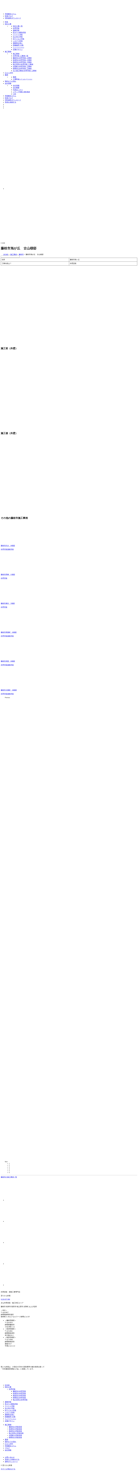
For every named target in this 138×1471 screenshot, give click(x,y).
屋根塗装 (16, 30)
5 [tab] (9, 1171)
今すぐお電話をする (8, 1469)
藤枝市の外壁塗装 (19, 1391)
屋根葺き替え (18, 43)
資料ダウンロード (11, 1461)
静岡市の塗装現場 (15, 1437)
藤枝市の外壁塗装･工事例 (22, 58)
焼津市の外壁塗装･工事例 (22, 60)
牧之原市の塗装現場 (16, 1433)
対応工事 (8, 24)
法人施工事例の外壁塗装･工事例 (24, 71)
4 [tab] (9, 1169)
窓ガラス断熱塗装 (19, 32)
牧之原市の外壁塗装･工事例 (23, 64)
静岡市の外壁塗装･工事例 (22, 68)
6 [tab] (9, 1172)
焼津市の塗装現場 (15, 1429)
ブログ (7, 1448)
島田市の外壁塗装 (19, 1395)
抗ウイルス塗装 (18, 39)
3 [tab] (9, 1167)
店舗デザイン (18, 49)
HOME (7, 1385)
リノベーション (18, 47)
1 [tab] (9, 1163)
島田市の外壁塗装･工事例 (22, 62)
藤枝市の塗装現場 (15, 1427)
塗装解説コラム (10, 14)
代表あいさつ (18, 90)
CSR (14, 94)
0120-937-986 (5, 1299)
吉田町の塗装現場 (15, 1435)
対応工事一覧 (18, 26)
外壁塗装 (16, 28)
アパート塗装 (18, 34)
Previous (7, 697)
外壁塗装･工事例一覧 (20, 56)
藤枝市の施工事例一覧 (9, 1177)
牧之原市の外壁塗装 (20, 1400)
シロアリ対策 (18, 41)
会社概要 (16, 88)
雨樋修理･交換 (18, 45)
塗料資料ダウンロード (13, 18)
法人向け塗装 (18, 37)
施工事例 (8, 51)
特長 (6, 22)
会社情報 (8, 83)
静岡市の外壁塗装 (19, 1397)
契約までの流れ (10, 81)
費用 (6, 75)
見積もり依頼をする (12, 1459)
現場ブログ (9, 16)
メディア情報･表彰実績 (21, 92)
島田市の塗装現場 (15, 1431)
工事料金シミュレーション (22, 79)
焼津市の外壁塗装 (19, 1393)
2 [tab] (9, 1165)
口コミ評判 (9, 73)
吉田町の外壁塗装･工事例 (22, 66)
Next (6, 1161)
